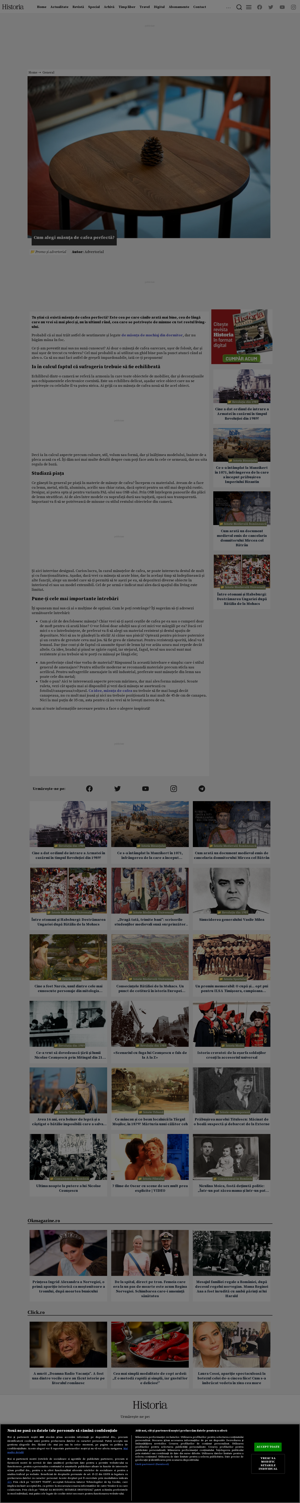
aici (9, 1482)
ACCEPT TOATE (268, 1447)
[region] (150, 1463)
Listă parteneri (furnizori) (152, 1464)
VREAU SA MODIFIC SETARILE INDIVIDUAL (268, 1463)
